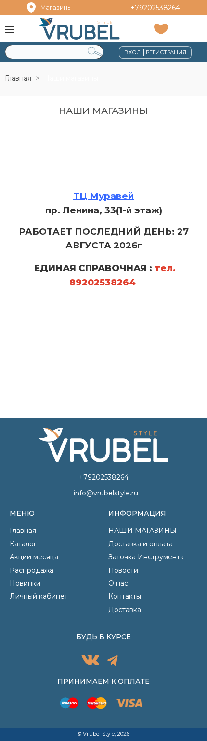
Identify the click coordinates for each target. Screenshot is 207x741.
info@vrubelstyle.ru (106, 493)
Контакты (124, 596)
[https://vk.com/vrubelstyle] (90, 661)
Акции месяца (34, 557)
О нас (118, 583)
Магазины (56, 7)
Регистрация (166, 52)
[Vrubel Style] (79, 28)
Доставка (124, 609)
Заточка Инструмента (146, 557)
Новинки (25, 583)
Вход (132, 52)
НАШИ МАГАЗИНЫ (142, 530)
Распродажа (31, 570)
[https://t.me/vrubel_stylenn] (112, 661)
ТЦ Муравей (103, 195)
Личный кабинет (39, 596)
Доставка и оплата (140, 544)
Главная (18, 78)
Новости (123, 570)
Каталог (23, 544)
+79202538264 (155, 7)
